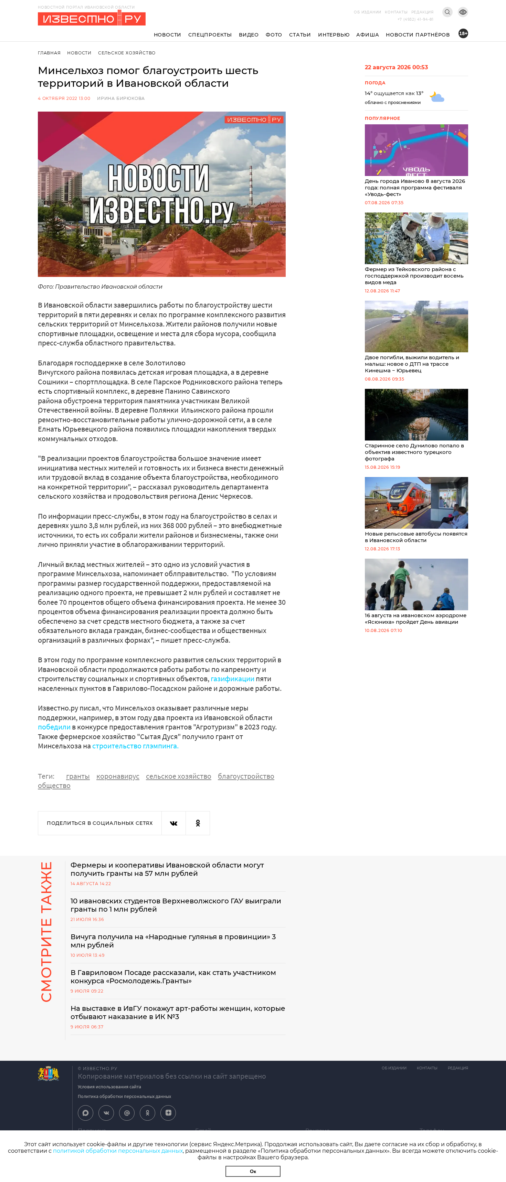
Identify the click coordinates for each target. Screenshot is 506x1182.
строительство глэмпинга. (135, 745)
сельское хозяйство (178, 776)
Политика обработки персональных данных (124, 1096)
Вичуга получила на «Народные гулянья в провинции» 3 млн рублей (173, 941)
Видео (249, 35)
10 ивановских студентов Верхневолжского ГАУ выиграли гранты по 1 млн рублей (176, 905)
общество (54, 785)
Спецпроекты (210, 35)
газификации (232, 678)
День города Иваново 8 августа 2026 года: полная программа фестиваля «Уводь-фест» (415, 187)
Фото (274, 35)
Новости (168, 35)
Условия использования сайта (109, 1087)
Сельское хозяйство (127, 52)
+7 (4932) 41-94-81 (416, 19)
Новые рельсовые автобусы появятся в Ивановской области (416, 536)
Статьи (300, 35)
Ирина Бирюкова (121, 98)
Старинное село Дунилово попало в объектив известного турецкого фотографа (414, 452)
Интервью (333, 35)
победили (55, 727)
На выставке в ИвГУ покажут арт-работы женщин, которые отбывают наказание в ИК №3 (178, 1012)
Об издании (367, 12)
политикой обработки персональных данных (118, 1151)
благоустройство (246, 776)
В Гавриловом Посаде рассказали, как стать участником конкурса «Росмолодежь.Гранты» (173, 976)
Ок (253, 1171)
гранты (78, 776)
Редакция (422, 12)
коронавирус (117, 776)
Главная (49, 52)
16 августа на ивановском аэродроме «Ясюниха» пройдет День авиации (415, 618)
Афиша (367, 35)
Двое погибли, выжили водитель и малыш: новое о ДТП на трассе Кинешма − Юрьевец (412, 364)
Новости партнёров (418, 35)
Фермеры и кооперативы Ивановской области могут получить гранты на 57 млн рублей (167, 869)
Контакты (396, 12)
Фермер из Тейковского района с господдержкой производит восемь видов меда (414, 276)
